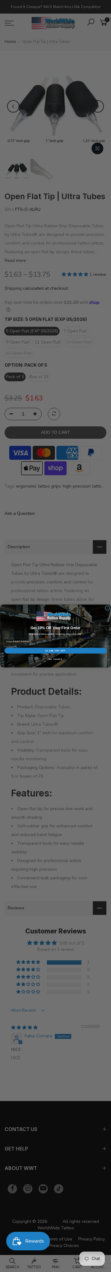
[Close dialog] (107, 608)
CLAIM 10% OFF (55, 651)
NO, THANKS (55, 659)
